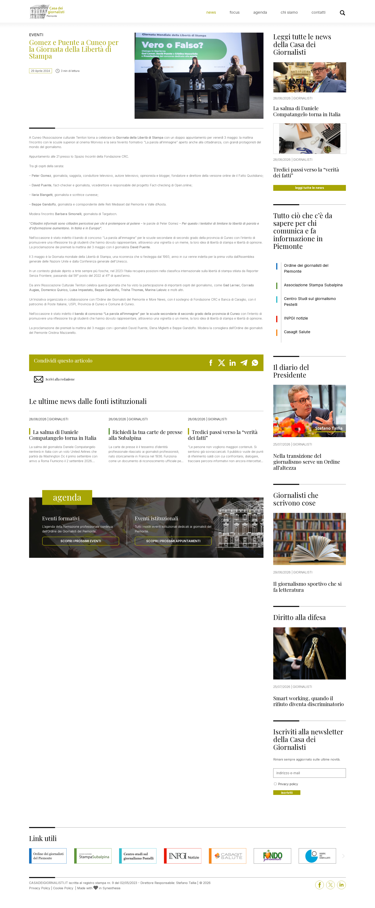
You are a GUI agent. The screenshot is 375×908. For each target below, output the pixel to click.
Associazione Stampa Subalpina (313, 285)
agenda (260, 12)
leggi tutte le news (309, 188)
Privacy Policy (39, 888)
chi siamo (289, 12)
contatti (318, 12)
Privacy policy (288, 784)
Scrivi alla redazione (60, 379)
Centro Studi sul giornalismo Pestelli (310, 301)
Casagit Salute (297, 331)
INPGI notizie (296, 318)
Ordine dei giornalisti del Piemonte (306, 268)
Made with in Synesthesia (98, 888)
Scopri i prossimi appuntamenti (173, 541)
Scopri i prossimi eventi (81, 541)
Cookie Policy (63, 888)
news (211, 12)
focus (235, 12)
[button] (343, 856)
